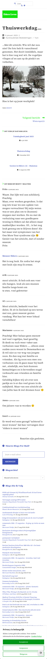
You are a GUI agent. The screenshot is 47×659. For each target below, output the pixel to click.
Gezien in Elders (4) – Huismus (23, 166)
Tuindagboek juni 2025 (23, 136)
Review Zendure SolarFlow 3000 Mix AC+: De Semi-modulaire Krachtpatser (21, 546)
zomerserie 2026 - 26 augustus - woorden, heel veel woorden (21, 559)
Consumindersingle (9, 567)
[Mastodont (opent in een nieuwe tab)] (24, 6)
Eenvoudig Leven (8, 583)
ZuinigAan (6, 520)
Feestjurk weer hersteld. (11, 553)
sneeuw (9, 108)
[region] (23, 642)
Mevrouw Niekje (8, 527)
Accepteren (23, 642)
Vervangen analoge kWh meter (14, 500)
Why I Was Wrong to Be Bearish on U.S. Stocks (19, 592)
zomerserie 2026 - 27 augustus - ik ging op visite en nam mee (23, 524)
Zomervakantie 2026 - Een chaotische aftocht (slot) (21, 610)
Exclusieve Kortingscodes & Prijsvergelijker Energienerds (19, 531)
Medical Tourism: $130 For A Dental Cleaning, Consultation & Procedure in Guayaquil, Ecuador (21, 598)
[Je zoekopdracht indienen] (30, 2)
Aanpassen (23, 648)
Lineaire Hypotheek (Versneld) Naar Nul (16, 502)
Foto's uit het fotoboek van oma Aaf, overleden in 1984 (22, 604)
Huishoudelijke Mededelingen (19, 38)
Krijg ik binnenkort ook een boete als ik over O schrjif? (23, 518)
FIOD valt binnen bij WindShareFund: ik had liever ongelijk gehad (22, 493)
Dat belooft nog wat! (10, 576)
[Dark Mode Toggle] (41, 653)
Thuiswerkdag (23, 151)
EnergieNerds (7, 535)
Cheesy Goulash (7, 497)
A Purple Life (7, 601)
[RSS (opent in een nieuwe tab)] (22, 6)
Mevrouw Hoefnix (8, 573)
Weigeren (23, 654)
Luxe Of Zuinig (7, 515)
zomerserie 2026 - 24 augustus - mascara (17, 615)
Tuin (37, 38)
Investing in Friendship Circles (14, 620)
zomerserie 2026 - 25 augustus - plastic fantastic (20, 586)
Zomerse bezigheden (10, 581)
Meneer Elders (9, 255)
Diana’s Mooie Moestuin (10, 509)
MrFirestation (7, 623)
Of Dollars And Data (9, 594)
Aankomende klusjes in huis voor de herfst (18, 512)
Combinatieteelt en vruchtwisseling (16, 507)
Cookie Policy (36, 636)
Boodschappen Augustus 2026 (13, 565)
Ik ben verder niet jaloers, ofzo (13, 571)
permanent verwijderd (11, 538)
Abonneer (10, 461)
